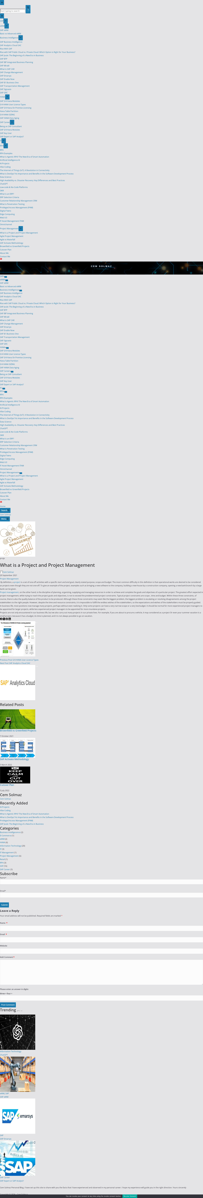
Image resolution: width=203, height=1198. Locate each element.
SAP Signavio (5, 340)
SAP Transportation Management (15, 337)
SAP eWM (4, 283)
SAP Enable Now (7, 330)
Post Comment (8, 1005)
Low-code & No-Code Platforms (14, 432)
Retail (2, 859)
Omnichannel (6, 469)
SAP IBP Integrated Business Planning (16, 313)
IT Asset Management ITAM (12, 465)
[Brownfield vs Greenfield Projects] (17, 711)
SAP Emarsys (5, 327)
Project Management (9, 472)
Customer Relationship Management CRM (18, 445)
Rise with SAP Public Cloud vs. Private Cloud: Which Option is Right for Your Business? (37, 303)
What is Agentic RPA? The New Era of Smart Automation (24, 401)
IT (1, 388)
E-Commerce (5, 835)
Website (3, 945)
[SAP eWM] (17, 1058)
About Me (4, 496)
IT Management (7, 852)
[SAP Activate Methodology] (17, 739)
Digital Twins (5, 455)
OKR (2, 435)
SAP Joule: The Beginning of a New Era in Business (22, 306)
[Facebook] (1, 619)
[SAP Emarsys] (17, 1100)
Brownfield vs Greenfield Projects (14, 489)
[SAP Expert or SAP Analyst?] (17, 1142)
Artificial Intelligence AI (10, 405)
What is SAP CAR (7, 320)
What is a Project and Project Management (19, 475)
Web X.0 (3, 462)
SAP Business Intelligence (11, 293)
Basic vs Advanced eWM (10, 286)
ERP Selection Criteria (9, 442)
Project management (9, 592)
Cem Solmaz (5, 514)
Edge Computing (7, 459)
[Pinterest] (7, 619)
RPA (2, 391)
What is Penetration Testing (12, 448)
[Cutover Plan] (15, 768)
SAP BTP (3, 310)
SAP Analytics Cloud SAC (10, 296)
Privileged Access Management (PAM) (16, 452)
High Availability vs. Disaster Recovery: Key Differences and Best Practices (32, 425)
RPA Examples (6, 398)
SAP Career (5, 371)
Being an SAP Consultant (11, 374)
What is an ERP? (7, 438)
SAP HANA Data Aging (9, 367)
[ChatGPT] (17, 1016)
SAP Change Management (11, 323)
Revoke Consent (130, 1196)
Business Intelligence (9, 290)
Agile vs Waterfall (7, 482)
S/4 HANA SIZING (7, 364)
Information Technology (10, 846)
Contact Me (5, 499)
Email (3, 934)
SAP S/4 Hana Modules (10, 350)
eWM (2, 279)
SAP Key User (6, 381)
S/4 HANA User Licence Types (13, 354)
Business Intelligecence (10, 832)
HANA (2, 347)
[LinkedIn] (9, 619)
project (17, 582)
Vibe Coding (5, 411)
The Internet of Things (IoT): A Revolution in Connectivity (24, 415)
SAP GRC (4, 344)
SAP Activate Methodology (11, 486)
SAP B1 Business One (9, 333)
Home (2, 506)
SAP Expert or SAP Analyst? (12, 384)
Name (3, 923)
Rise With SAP (6, 300)
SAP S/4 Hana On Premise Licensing (15, 357)
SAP (1, 276)
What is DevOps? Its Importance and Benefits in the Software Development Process (37, 418)
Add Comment (7, 957)
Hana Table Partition (9, 360)
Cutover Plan (5, 492)
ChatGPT (4, 428)
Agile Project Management (11, 479)
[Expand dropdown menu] (5, 277)
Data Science (5, 421)
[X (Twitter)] (4, 619)
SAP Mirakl (4, 317)
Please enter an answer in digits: (14, 989)
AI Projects (4, 408)
